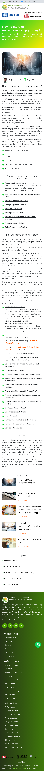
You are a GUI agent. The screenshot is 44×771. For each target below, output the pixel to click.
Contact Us (7, 765)
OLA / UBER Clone (11, 665)
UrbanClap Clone (11, 687)
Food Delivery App (11, 683)
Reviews (8, 645)
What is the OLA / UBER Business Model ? (28, 494)
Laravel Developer (11, 711)
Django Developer (11, 722)
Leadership (9, 641)
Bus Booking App (11, 695)
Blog (12, 765)
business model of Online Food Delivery (19, 573)
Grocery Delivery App (12, 680)
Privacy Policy (35, 765)
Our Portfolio (9, 656)
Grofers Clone (10, 676)
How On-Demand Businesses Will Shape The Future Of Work (29, 526)
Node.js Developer (12, 725)
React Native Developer (13, 747)
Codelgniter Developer (13, 714)
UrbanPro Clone (10, 698)
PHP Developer (10, 707)
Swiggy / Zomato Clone (13, 672)
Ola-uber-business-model (13, 567)
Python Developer (11, 718)
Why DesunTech (10, 649)
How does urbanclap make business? (29, 541)
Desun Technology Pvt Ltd (19, 768)
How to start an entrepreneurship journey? (29, 481)
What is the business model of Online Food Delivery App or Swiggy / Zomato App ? (30, 510)
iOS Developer (10, 740)
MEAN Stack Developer (13, 733)
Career (16, 765)
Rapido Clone (9, 669)
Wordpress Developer (13, 736)
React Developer (11, 729)
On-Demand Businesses (13, 579)
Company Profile (11, 638)
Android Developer (11, 744)
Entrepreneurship (10, 561)
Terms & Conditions (25, 765)
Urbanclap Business (11, 585)
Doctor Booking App (12, 691)
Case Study (9, 652)
